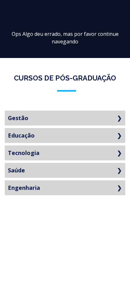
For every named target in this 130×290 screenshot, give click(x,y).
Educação (21, 135)
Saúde (16, 170)
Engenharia (24, 187)
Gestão (18, 118)
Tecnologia (23, 153)
